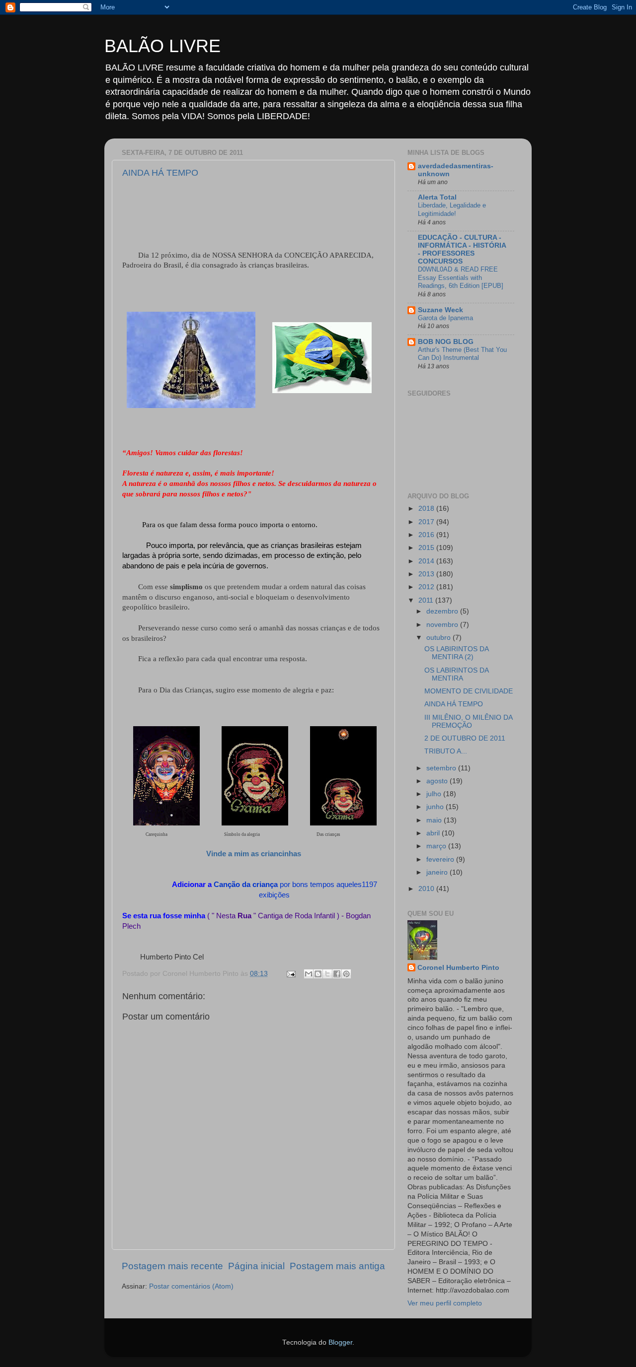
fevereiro (441, 859)
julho (434, 794)
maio (435, 820)
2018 (427, 508)
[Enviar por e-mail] (309, 974)
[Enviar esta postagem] (290, 973)
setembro (442, 768)
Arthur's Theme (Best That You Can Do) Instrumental (462, 354)
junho (436, 807)
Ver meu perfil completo (444, 1303)
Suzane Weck (440, 310)
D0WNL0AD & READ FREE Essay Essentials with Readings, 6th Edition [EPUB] (460, 277)
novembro (443, 624)
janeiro (438, 872)
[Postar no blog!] (318, 974)
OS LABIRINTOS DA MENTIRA (456, 674)
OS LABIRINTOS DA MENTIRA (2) (456, 653)
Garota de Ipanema (445, 318)
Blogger (340, 1342)
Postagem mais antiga (337, 1266)
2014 (427, 561)
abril (434, 833)
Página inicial (256, 1266)
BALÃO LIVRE (162, 46)
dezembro (443, 611)
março (437, 846)
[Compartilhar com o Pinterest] (346, 974)
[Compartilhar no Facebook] (337, 974)
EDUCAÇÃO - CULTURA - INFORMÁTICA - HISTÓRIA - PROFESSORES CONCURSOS (462, 249)
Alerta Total (437, 197)
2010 (427, 888)
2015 (427, 547)
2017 (427, 522)
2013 (427, 574)
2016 (427, 535)
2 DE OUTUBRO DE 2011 (464, 738)
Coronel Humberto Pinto (458, 967)
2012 (427, 587)
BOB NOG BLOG (446, 341)
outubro (439, 637)
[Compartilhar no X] (327, 974)
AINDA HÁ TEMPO (160, 173)
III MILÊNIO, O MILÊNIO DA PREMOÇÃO (468, 721)
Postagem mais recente (172, 1266)
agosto (438, 781)
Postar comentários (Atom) (191, 1286)
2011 (426, 600)
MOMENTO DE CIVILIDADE (468, 691)
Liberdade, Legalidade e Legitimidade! (452, 209)
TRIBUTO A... (445, 751)
